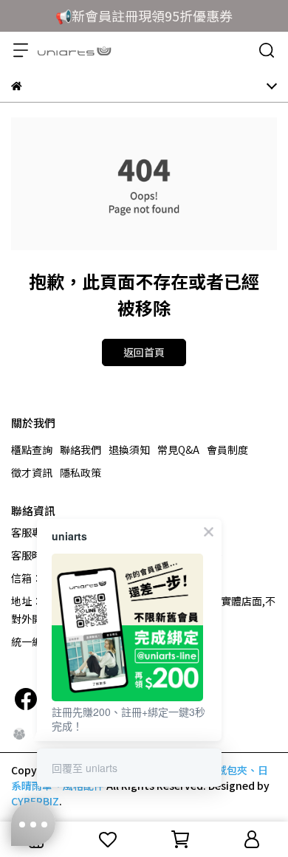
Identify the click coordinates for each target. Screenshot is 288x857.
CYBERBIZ (35, 801)
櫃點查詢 (31, 449)
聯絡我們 (80, 449)
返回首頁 (144, 352)
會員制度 (227, 449)
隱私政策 (80, 472)
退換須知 (129, 449)
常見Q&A (178, 449)
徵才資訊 (31, 472)
